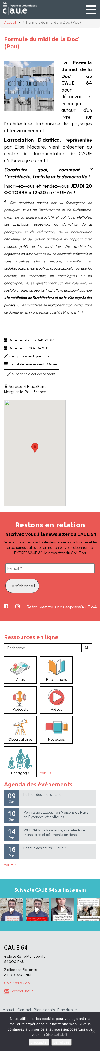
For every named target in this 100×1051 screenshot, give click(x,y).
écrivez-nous (22, 990)
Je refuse (62, 1042)
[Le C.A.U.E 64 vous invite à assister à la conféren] (88, 909)
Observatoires (20, 739)
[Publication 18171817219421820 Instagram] (11, 909)
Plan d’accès (44, 1009)
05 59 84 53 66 (17, 982)
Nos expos (56, 739)
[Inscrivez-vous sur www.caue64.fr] (37, 909)
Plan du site (67, 1009)
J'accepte (39, 1042)
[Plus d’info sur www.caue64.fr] (62, 909)
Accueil (9, 1009)
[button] (35, 448)
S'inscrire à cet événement (33, 374)
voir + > (46, 772)
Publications (56, 679)
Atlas (20, 679)
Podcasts (20, 709)
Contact (24, 1009)
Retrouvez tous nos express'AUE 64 (61, 606)
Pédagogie (20, 772)
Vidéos (56, 709)
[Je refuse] (93, 1031)
